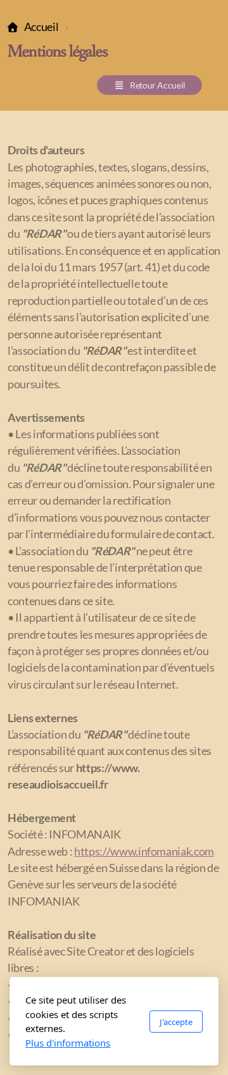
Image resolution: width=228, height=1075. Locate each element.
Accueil (41, 27)
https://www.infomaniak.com (144, 851)
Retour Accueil (158, 85)
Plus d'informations (67, 1042)
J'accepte (176, 1022)
